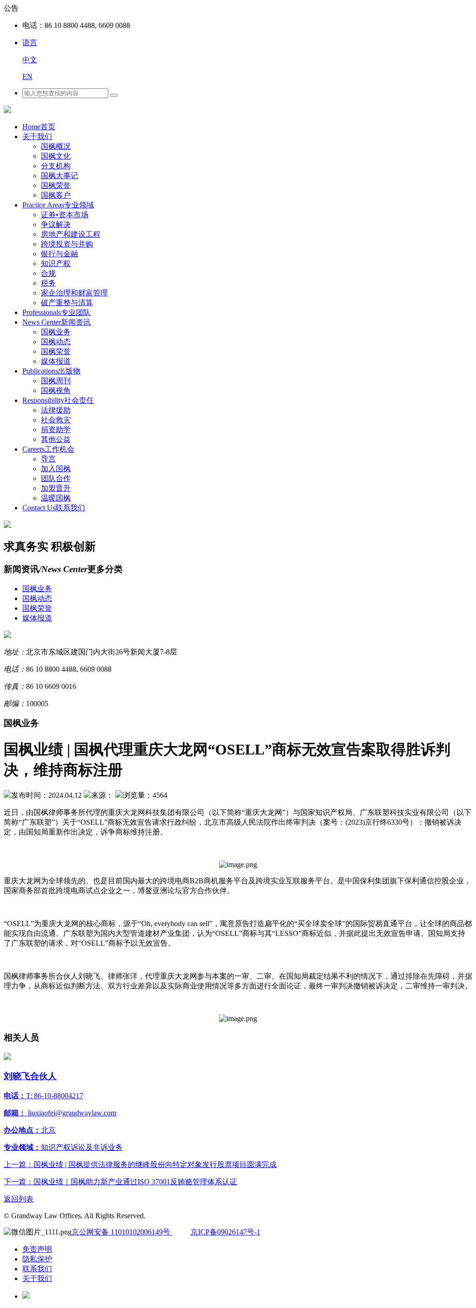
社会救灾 (56, 420)
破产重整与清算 (67, 303)
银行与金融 (59, 254)
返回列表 (18, 1199)
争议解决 (56, 224)
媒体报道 (56, 361)
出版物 (51, 371)
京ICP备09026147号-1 (225, 1232)
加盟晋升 (56, 488)
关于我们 (37, 136)
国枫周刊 (56, 381)
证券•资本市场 (64, 215)
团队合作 (56, 478)
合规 (48, 273)
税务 (48, 283)
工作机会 (48, 449)
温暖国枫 (56, 498)
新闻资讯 (56, 322)
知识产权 (56, 263)
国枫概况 (56, 146)
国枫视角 (56, 390)
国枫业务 (56, 332)
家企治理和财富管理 (74, 293)
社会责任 (58, 400)
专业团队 (56, 312)
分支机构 (56, 166)
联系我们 (53, 508)
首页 (38, 127)
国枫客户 (56, 195)
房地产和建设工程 (70, 234)
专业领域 (58, 205)
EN (27, 76)
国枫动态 (56, 342)
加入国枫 (56, 469)
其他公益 (56, 439)
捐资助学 (56, 430)
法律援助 (56, 410)
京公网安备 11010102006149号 (122, 1232)
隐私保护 (37, 1259)
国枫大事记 (59, 176)
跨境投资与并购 (67, 244)
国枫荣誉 (56, 185)
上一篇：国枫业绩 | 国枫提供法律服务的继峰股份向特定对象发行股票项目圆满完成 (140, 1164)
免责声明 (37, 1249)
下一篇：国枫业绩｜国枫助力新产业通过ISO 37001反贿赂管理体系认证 (120, 1182)
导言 (48, 459)
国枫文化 (56, 156)
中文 (29, 60)
